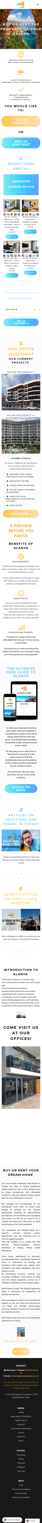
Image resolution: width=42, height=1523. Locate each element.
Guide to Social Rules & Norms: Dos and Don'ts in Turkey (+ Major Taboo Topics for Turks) (21, 860)
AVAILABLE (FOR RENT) (21, 1416)
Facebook (21, 1455)
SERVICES (21, 1437)
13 (27, 878)
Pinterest (21, 1463)
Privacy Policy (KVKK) (21, 1497)
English (32, 1521)
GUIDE (21, 1433)
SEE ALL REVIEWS (21, 1351)
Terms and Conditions (21, 1489)
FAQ (21, 1485)
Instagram (21, 1467)
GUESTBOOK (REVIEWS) (21, 1429)
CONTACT (21, 1425)
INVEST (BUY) (21, 1420)
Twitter (21, 1459)
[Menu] (37, 4)
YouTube (21, 1471)
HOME (21, 1412)
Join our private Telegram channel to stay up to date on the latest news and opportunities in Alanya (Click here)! (21, 1385)
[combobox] (32, 1521)
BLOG (21, 1441)
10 (21, 285)
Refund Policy (21, 1493)
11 (25, 285)
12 (23, 878)
